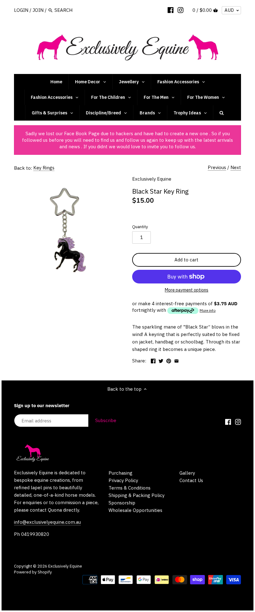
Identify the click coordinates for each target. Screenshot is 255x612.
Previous (217, 167)
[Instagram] (180, 10)
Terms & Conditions (130, 488)
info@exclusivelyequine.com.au (47, 522)
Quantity (140, 226)
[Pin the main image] (168, 360)
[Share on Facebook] (153, 360)
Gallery (187, 473)
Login (21, 10)
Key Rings (43, 168)
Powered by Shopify (33, 572)
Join (38, 10)
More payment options (186, 290)
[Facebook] (171, 10)
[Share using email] (176, 360)
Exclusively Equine (151, 179)
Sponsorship (122, 503)
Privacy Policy (123, 480)
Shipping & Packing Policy (137, 495)
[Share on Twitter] (161, 360)
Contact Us (191, 480)
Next (235, 167)
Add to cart (186, 260)
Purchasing (120, 473)
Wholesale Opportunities (135, 510)
